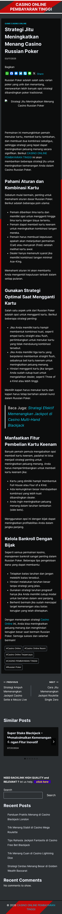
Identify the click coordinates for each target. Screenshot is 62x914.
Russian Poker (13, 667)
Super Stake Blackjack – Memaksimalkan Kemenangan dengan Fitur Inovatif (29, 737)
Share (40, 73)
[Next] (53, 741)
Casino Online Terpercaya (19, 654)
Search (8, 789)
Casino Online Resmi (35, 648)
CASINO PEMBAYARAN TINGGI (21, 661)
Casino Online (13, 648)
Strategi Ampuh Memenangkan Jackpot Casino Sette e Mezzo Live (15, 691)
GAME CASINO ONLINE (15, 23)
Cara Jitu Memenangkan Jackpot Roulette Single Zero (48, 691)
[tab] (25, 758)
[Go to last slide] (8, 741)
